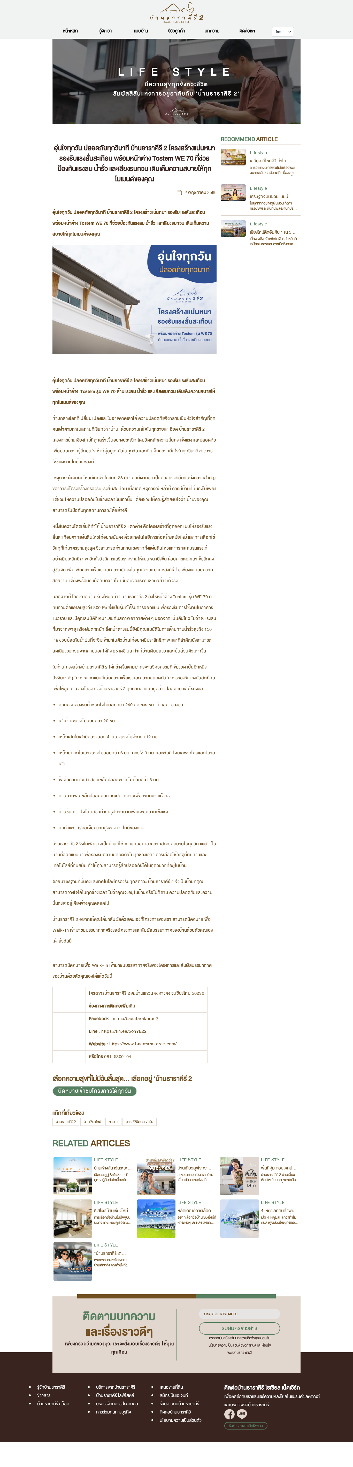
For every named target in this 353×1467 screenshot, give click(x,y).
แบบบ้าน (141, 31)
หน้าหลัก (70, 31)
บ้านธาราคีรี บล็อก (53, 1404)
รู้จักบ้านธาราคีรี (51, 1387)
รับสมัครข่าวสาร (239, 1328)
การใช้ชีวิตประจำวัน (139, 1122)
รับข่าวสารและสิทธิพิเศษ (246, 1426)
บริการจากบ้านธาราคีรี (115, 1387)
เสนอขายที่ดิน (171, 1387)
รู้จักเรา (105, 31)
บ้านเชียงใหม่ (92, 1122)
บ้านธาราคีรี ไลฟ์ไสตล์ (115, 1395)
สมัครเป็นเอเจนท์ (174, 1395)
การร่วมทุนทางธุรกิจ (113, 1412)
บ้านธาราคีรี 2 (66, 1122)
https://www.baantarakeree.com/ (143, 1044)
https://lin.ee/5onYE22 (124, 1031)
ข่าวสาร (43, 1395)
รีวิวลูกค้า (176, 31)
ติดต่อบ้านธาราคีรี (175, 1412)
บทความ (212, 31)
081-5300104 (117, 1056)
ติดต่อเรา (247, 31)
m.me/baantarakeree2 (135, 1018)
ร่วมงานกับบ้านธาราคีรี (179, 1404)
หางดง (113, 1122)
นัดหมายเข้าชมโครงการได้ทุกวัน (94, 1091)
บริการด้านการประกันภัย (117, 1404)
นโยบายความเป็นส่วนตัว (181, 1420)
